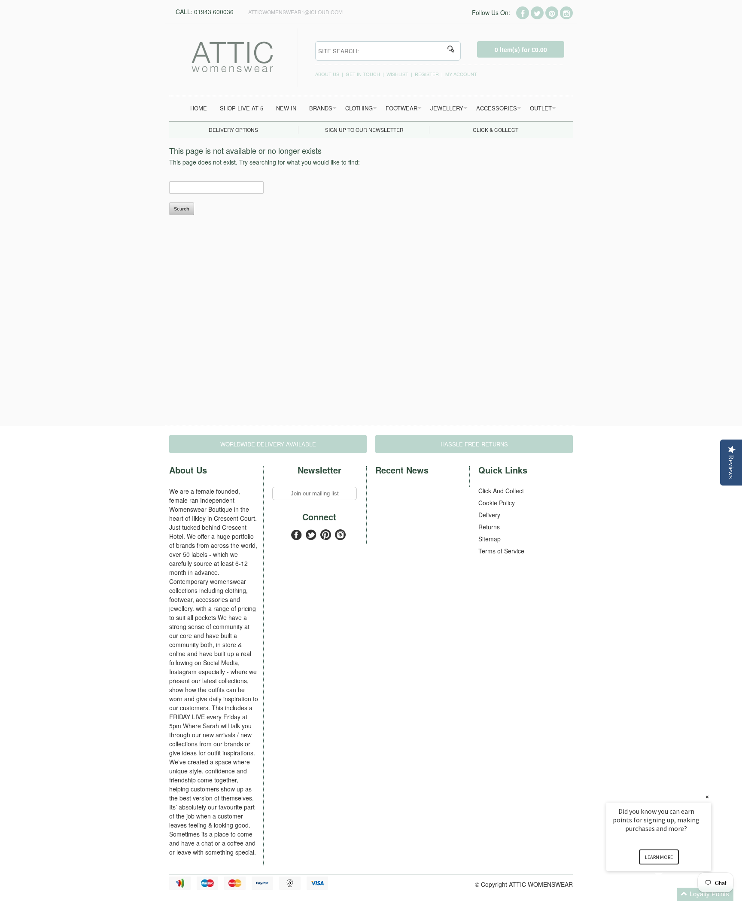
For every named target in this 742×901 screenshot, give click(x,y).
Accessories (496, 108)
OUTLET (541, 108)
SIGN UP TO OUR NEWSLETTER (364, 129)
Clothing (359, 108)
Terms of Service (501, 551)
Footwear (401, 108)
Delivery (489, 514)
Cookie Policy (496, 502)
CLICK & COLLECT (495, 129)
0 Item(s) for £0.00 (521, 49)
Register (427, 73)
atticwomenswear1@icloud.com (295, 11)
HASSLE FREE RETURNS (474, 444)
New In (286, 108)
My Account (461, 73)
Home (198, 108)
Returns (489, 526)
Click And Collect (501, 490)
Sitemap (489, 538)
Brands (320, 108)
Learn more (659, 857)
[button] (669, 894)
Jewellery (446, 108)
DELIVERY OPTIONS (233, 129)
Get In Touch (363, 73)
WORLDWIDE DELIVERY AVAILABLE (268, 444)
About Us (327, 73)
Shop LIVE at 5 (241, 108)
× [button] (707, 797)
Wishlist (397, 73)
